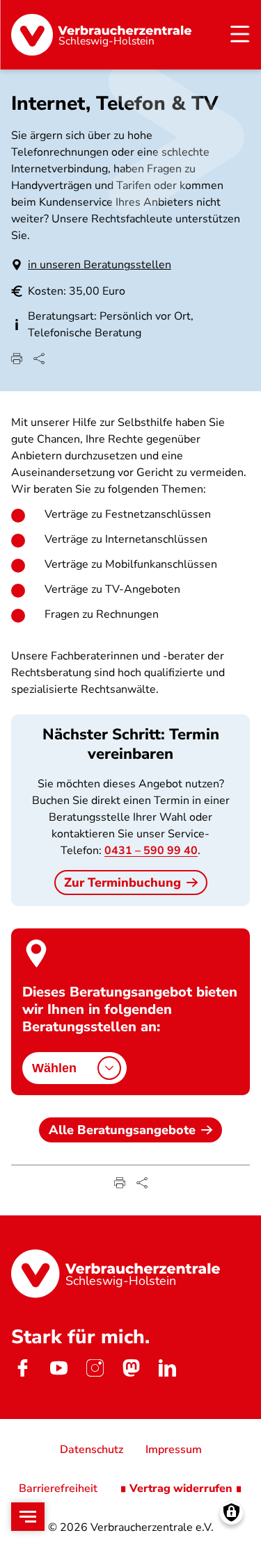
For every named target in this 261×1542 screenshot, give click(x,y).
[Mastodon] (131, 1368)
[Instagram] (95, 1368)
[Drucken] (16, 358)
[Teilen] (39, 358)
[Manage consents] (231, 1512)
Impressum (173, 1449)
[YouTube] (58, 1368)
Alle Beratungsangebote (122, 1130)
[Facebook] (22, 1368)
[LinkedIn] (167, 1368)
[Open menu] (28, 1516)
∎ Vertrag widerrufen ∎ (181, 1488)
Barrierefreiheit (58, 1488)
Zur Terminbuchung (122, 882)
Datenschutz (91, 1449)
